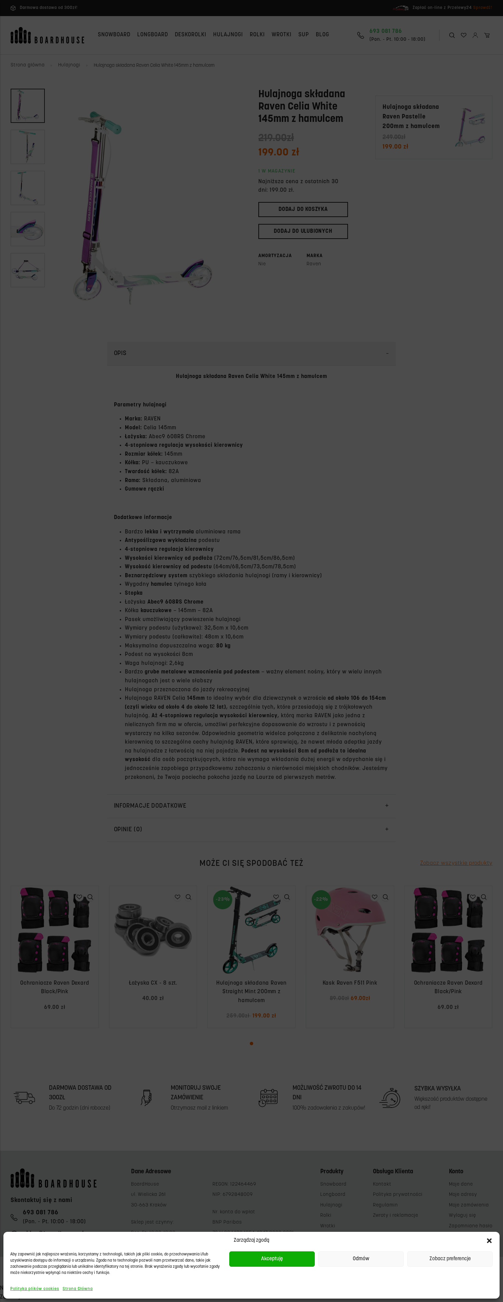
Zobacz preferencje (450, 1259)
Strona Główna (78, 1289)
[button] (489, 1240)
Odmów (361, 1259)
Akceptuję (272, 1259)
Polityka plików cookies (34, 1289)
